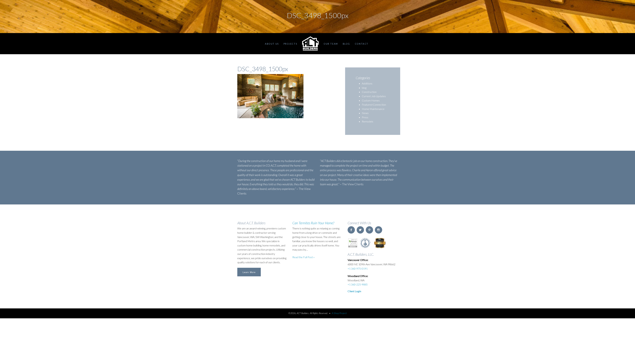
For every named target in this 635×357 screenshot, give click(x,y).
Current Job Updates (374, 96)
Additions (367, 83)
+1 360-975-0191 (358, 268)
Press (365, 117)
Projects (290, 43)
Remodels (367, 121)
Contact (361, 43)
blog (364, 87)
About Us (272, 43)
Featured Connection (374, 104)
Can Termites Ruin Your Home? (313, 223)
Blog (346, 43)
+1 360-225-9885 (358, 284)
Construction (369, 91)
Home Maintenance (373, 108)
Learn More (249, 272)
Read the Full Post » (303, 257)
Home (310, 43)
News (365, 113)
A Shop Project (339, 313)
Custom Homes (371, 100)
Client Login (354, 291)
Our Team (331, 43)
